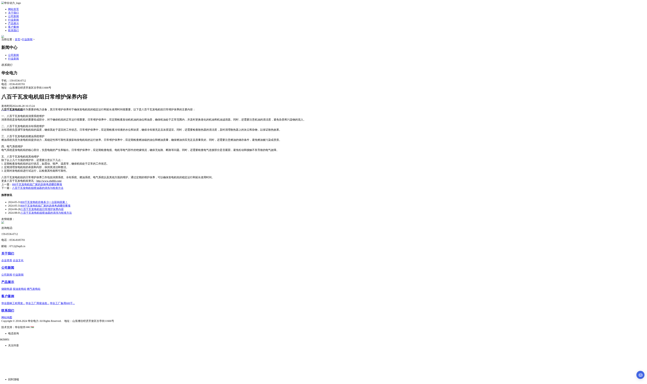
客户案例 (13, 26)
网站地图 (6, 317)
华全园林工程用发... (13, 303)
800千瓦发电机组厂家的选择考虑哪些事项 (37, 184)
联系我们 (13, 30)
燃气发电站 (33, 288)
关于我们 (13, 12)
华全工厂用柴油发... (37, 303)
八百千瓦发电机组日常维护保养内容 (42, 209)
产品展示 (13, 23)
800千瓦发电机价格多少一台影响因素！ (44, 202)
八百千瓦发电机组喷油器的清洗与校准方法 (37, 188)
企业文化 (18, 260)
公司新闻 (13, 16)
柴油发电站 (19, 288)
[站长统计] (30, 327)
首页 (17, 39)
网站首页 (13, 9)
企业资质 (6, 260)
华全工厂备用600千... (62, 303)
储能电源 (6, 288)
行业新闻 (13, 19)
